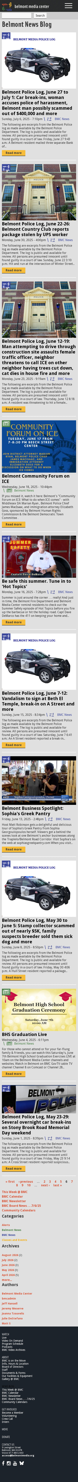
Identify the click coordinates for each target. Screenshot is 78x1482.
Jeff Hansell (9, 1303)
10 (28, 1185)
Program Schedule (12, 1343)
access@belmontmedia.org (18, 1455)
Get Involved (9, 1409)
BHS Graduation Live (24, 1034)
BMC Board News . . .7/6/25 (21, 1206)
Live (4, 1337)
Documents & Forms (13, 1372)
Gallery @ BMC (10, 1379)
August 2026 (10, 1255)
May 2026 (8, 1270)
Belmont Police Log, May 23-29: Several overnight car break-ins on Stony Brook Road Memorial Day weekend (36, 1125)
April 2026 (8, 1275)
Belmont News (24, 490)
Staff (5, 1369)
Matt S (6, 1323)
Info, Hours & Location (15, 1363)
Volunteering (9, 1415)
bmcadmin (9, 1298)
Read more (14, 153)
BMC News (62, 119)
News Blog (8, 1386)
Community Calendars (18, 1210)
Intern (5, 1421)
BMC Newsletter (14, 1201)
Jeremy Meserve (12, 1308)
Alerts (6, 1225)
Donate (6, 1437)
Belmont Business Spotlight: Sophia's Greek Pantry (32, 811)
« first (10, 1181)
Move (5, 1429)
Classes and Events (14, 1239)
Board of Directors (12, 1366)
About (5, 1357)
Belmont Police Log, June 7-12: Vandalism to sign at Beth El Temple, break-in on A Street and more (38, 701)
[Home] (25, 6)
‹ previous (26, 1181)
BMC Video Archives (13, 1349)
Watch (5, 1334)
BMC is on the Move (14, 1360)
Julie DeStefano (12, 1318)
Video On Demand (12, 1340)
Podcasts (7, 1346)
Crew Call (7, 1418)
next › (45, 1185)
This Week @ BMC (15, 1192)
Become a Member (12, 1412)
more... (7, 1280)
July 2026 (7, 1260)
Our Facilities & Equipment (17, 1375)
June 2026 (8, 1265)
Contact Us (8, 1444)
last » (57, 1185)
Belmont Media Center (17, 1293)
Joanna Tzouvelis (13, 1313)
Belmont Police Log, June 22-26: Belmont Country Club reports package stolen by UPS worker (36, 229)
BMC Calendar (12, 1196)
